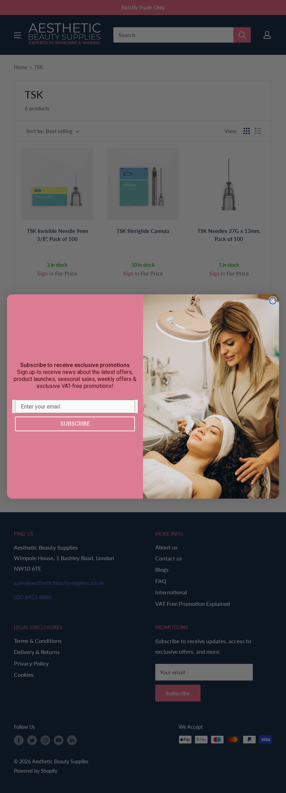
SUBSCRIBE (75, 423)
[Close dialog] (272, 300)
